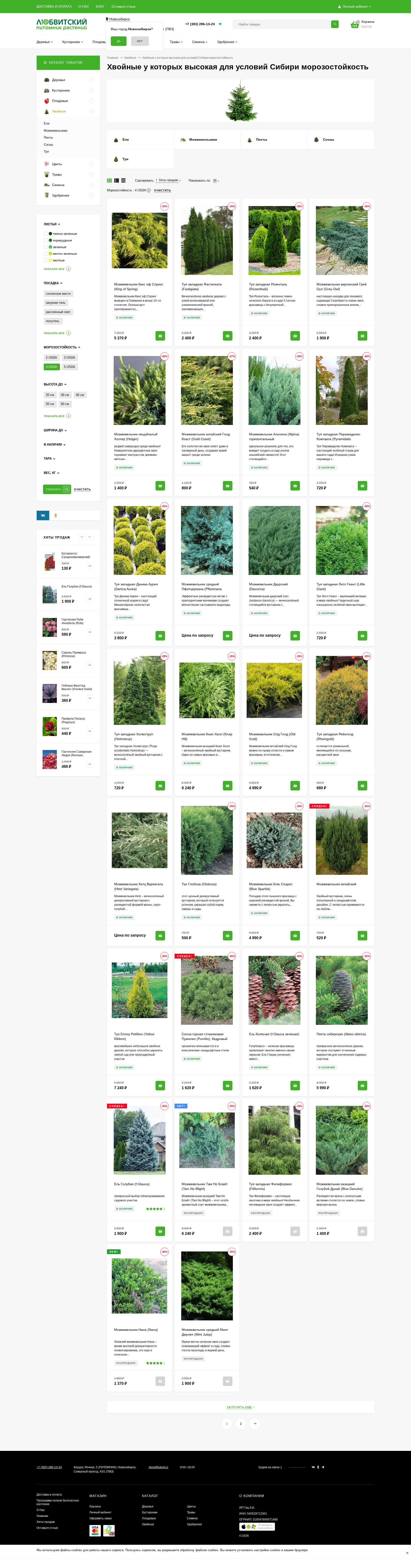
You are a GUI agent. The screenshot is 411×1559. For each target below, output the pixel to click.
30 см (65, 395)
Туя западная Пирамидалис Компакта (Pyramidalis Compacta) (338, 439)
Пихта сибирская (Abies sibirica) (341, 1034)
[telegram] (323, 1467)
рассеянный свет (58, 312)
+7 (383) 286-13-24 (200, 24)
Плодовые (149, 1518)
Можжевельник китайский (336, 884)
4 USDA (51, 367)
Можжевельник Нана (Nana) (136, 1330)
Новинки (42, 1516)
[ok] (318, 1467)
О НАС (83, 6)
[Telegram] (220, 24)
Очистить (82, 489)
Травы (191, 1512)
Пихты (48, 137)
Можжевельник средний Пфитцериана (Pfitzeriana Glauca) (202, 589)
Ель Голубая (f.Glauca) (132, 1184)
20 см (50, 395)
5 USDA (69, 367)
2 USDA (51, 357)
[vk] (313, 1467)
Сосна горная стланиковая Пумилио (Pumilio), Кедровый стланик (204, 1038)
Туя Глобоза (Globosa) (199, 884)
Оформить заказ (100, 1518)
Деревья (147, 1506)
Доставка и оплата (49, 1494)
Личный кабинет (100, 1512)
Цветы (191, 1506)
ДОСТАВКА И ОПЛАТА (54, 6)
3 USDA (69, 357)
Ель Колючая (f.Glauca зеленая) (274, 1034)
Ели (46, 123)
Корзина (95, 1506)
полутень (52, 321)
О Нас (41, 1510)
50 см (50, 404)
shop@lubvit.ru (158, 1467)
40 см (80, 395)
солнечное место (58, 293)
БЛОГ (100, 6)
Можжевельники (55, 130)
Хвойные (130, 57)
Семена (192, 1518)
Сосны (48, 144)
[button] (257, 1528)
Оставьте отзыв (123, 6)
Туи (46, 151)
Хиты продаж (46, 1522)
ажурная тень (55, 302)
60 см (65, 404)
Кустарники (149, 1512)
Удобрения (194, 1524)
